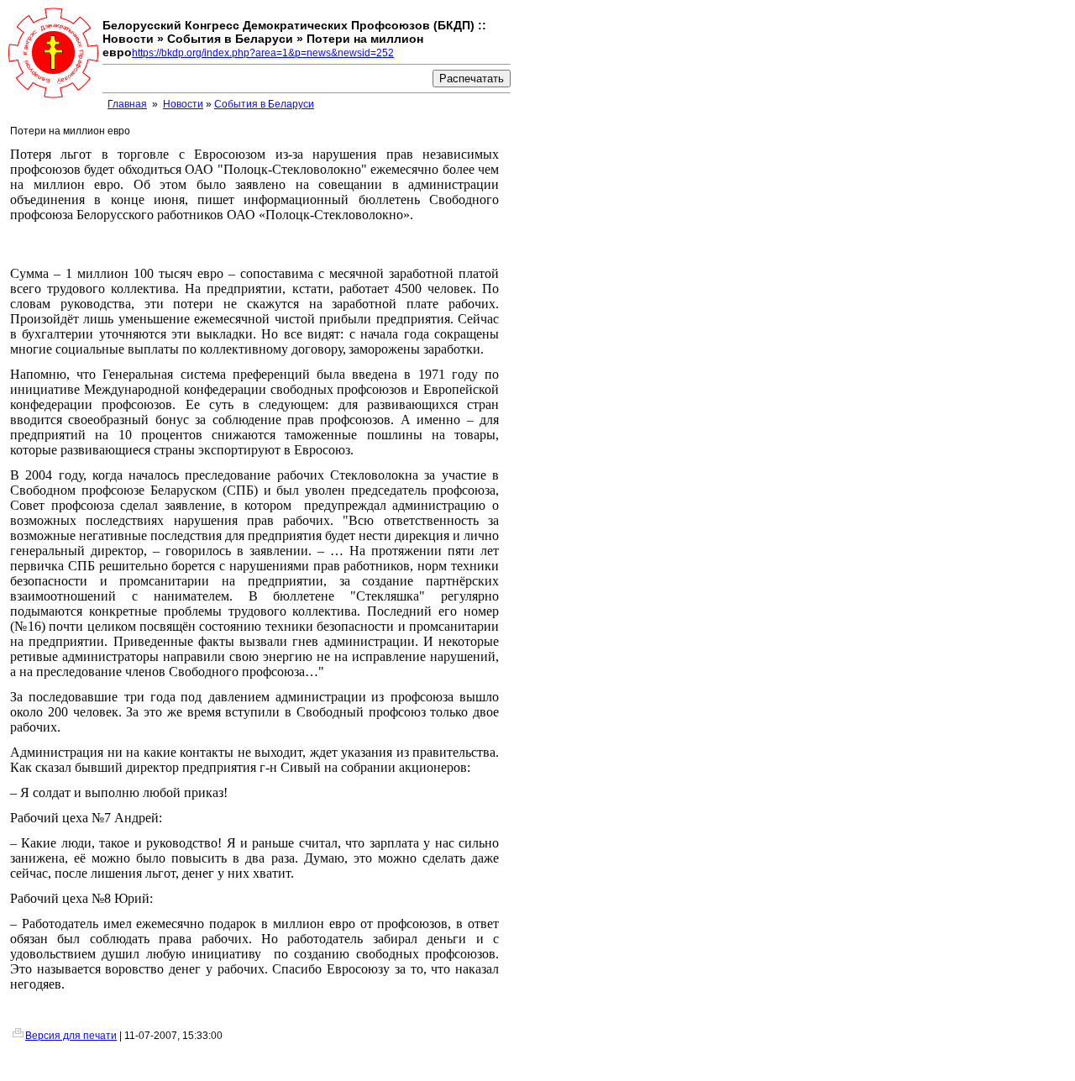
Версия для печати (71, 1036)
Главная (127, 104)
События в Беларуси (264, 104)
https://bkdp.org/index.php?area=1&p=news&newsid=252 (263, 53)
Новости (183, 104)
